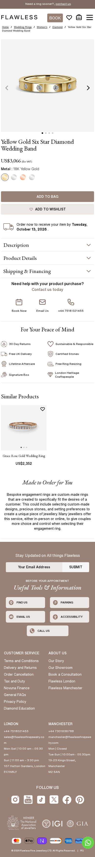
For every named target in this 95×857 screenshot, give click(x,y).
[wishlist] (69, 17)
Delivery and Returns (20, 667)
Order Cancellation (19, 674)
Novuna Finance (16, 688)
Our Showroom (60, 667)
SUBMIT (75, 567)
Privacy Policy (15, 701)
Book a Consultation (65, 674)
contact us (58, 3)
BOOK (55, 18)
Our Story (56, 661)
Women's (42, 27)
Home (5, 27)
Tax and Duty (14, 681)
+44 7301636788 (61, 731)
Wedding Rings (23, 27)
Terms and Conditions (21, 661)
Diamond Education (19, 708)
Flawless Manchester (65, 688)
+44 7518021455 (16, 731)
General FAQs (15, 695)
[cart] (79, 17)
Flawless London (61, 681)
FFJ (82, 850)
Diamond (57, 27)
